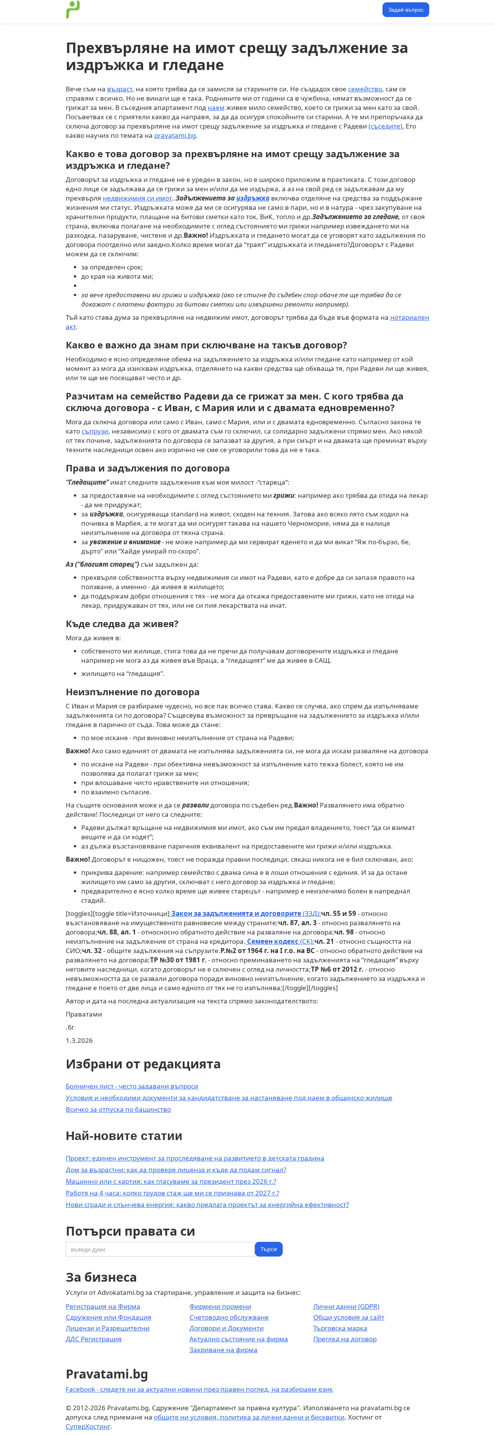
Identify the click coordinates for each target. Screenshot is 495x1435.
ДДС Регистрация (94, 1338)
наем (216, 107)
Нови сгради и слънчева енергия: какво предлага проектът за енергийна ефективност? (207, 1204)
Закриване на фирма (223, 1349)
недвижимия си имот (137, 198)
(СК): (280, 941)
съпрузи (95, 431)
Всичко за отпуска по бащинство (118, 1109)
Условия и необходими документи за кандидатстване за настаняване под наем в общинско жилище (229, 1097)
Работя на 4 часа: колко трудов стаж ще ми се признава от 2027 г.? (172, 1192)
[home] (73, 9)
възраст (119, 88)
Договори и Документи (226, 1328)
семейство (365, 88)
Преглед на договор (345, 1338)
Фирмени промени (220, 1306)
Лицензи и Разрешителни (108, 1328)
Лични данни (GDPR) (346, 1306)
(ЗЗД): (245, 913)
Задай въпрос (405, 10)
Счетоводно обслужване (229, 1317)
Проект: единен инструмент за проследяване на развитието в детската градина (195, 1158)
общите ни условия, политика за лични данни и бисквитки (249, 1417)
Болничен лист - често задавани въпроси (132, 1086)
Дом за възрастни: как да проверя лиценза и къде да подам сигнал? (176, 1169)
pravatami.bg (175, 135)
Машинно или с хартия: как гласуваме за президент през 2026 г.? (171, 1181)
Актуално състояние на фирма (238, 1338)
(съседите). (386, 126)
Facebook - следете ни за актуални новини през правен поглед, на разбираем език (199, 1389)
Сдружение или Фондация (109, 1317)
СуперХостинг (88, 1426)
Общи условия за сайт (348, 1317)
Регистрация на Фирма (103, 1306)
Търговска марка (340, 1328)
